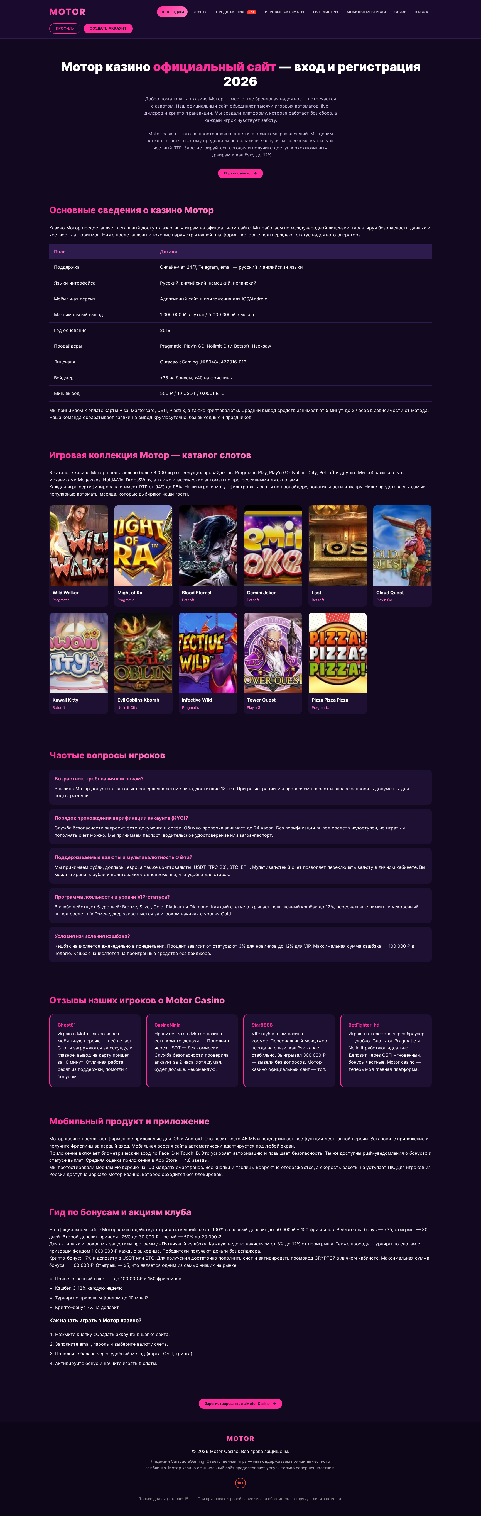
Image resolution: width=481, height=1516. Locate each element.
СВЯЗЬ (400, 12)
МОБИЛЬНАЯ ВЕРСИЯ (366, 12)
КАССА (421, 12)
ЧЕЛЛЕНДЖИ (172, 12)
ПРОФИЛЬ (65, 28)
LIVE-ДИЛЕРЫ (325, 12)
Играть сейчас (237, 173)
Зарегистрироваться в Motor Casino (237, 1403)
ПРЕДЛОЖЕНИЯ (235, 12)
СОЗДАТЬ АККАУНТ (108, 28)
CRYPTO (200, 12)
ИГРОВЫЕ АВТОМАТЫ (285, 12)
